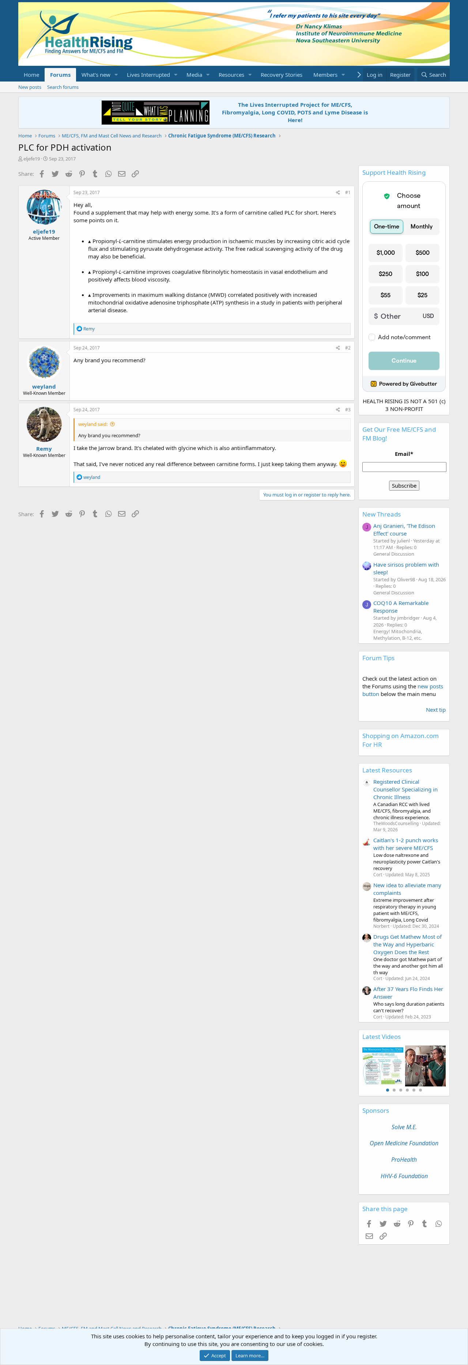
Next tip (436, 709)
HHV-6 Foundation (404, 1176)
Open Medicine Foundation (404, 1143)
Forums (60, 74)
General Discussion (393, 554)
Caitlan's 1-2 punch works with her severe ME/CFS (405, 843)
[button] (116, 75)
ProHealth (404, 1160)
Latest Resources (387, 770)
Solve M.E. (404, 1127)
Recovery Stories (281, 74)
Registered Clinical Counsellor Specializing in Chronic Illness (405, 789)
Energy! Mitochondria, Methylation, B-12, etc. (397, 634)
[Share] (338, 193)
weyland (44, 386)
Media (194, 74)
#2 (348, 348)
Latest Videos (381, 1036)
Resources (231, 74)
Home (31, 74)
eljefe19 (31, 158)
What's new (96, 74)
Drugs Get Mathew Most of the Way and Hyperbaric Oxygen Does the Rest (407, 944)
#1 (348, 192)
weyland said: (92, 424)
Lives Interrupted (148, 74)
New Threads (381, 514)
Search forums (63, 87)
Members (325, 74)
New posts (29, 87)
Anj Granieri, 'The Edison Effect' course (404, 529)
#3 (348, 410)
